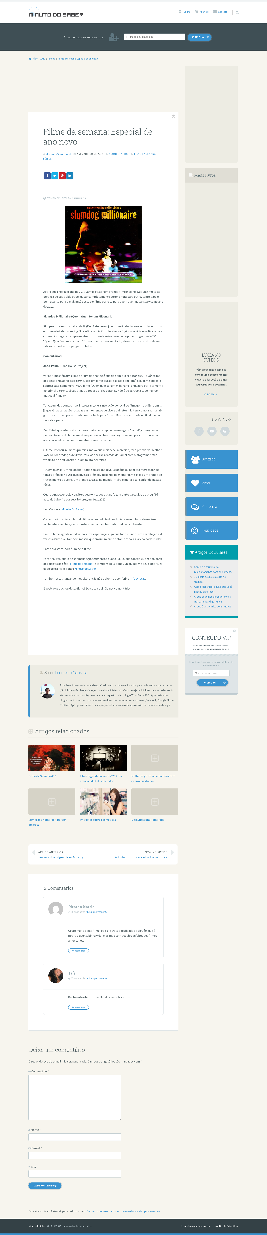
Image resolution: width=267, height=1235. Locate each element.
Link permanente (98, 911)
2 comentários (118, 153)
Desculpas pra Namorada (147, 820)
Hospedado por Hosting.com (196, 1226)
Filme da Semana (145, 153)
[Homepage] (55, 11)
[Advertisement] (103, 89)
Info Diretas (137, 578)
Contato (223, 11)
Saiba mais (210, 394)
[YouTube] (212, 431)
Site (33, 1166)
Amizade (209, 459)
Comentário (40, 1071)
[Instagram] (225, 431)
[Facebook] (199, 431)
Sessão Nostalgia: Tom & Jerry (61, 854)
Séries (47, 158)
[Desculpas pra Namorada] (154, 814)
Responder (80, 951)
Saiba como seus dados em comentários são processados (123, 1211)
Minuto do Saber (85, 569)
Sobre (187, 11)
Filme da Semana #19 (42, 776)
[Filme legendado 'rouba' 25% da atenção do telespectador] (103, 770)
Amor (206, 483)
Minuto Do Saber (72, 509)
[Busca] (234, 8)
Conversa (209, 507)
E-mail (36, 1148)
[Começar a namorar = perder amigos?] (51, 814)
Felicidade (210, 530)
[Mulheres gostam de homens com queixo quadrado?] (154, 770)
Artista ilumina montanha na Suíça (141, 854)
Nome (36, 1130)
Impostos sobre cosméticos (98, 820)
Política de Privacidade (227, 1226)
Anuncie (204, 11)
